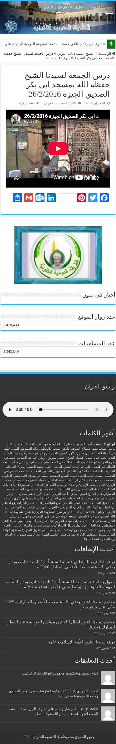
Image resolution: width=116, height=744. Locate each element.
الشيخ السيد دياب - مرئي (76, 53)
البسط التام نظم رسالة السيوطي (40, 448)
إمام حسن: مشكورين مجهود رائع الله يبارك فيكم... (60, 673)
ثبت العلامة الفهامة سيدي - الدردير (37, 489)
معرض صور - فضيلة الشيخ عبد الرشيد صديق (47, 534)
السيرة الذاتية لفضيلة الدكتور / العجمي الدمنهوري (84, 471)
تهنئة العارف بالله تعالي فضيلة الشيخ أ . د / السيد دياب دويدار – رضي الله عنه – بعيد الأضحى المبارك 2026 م (60, 564)
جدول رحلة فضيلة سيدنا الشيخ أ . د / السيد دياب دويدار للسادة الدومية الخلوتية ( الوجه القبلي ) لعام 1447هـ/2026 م (60, 584)
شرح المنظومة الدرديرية (47, 512)
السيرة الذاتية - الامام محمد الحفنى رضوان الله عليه (39, 466)
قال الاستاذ (64, 525)
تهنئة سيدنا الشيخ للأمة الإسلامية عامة (81, 641)
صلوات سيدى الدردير (68, 521)
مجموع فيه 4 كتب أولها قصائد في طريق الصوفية (52, 530)
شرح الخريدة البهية (52, 507)
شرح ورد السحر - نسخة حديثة (80, 516)
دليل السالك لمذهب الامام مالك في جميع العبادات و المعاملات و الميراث (62, 502)
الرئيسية (105, 53)
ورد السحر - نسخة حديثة (99, 539)
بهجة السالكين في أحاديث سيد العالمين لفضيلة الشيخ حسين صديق (55, 480)
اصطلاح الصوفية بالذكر (76, 448)
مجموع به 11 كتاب (95, 530)
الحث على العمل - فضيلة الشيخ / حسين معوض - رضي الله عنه (67, 457)
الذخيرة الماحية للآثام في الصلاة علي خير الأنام (60, 462)
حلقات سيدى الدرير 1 (62, 498)
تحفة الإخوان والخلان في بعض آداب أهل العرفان (64, 484)
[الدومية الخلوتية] (58, 17)
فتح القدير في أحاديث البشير (36, 521)
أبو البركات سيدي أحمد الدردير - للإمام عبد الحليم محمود (79, 444)
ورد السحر (11, 534)
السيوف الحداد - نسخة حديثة (33, 471)
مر (103, 44)
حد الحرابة (83, 498)
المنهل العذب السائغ (73, 475)
